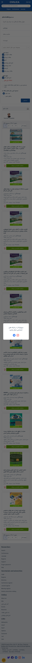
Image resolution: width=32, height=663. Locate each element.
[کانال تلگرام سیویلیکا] (14, 335)
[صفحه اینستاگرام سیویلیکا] (18, 335)
